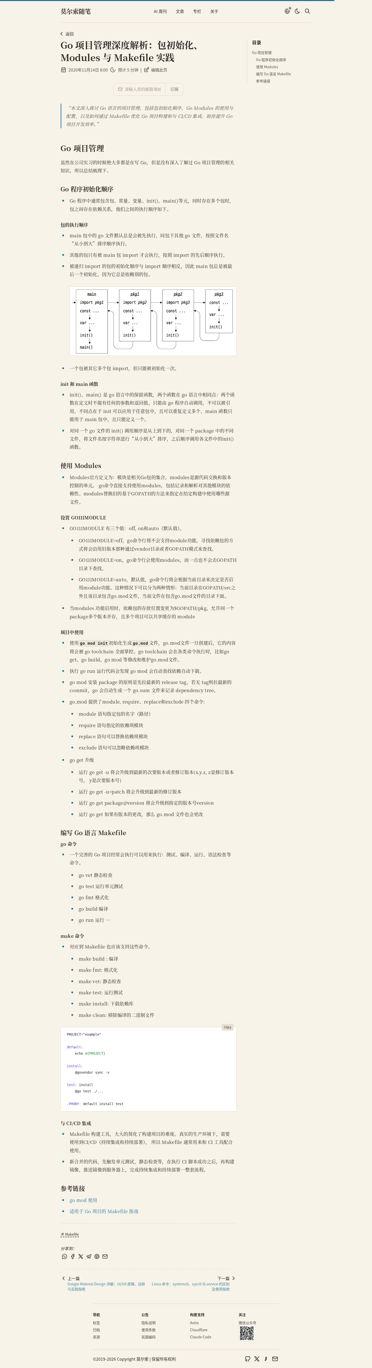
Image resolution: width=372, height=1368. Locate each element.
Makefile (72, 1234)
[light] (297, 11)
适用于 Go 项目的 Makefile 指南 (104, 1211)
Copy (227, 1027)
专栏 (197, 11)
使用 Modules (267, 66)
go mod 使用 (83, 1200)
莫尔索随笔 (75, 11)
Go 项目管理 (262, 52)
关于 (214, 11)
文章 (180, 11)
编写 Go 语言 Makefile (273, 73)
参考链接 (263, 80)
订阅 (174, 89)
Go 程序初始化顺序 (271, 59)
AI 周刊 (160, 11)
